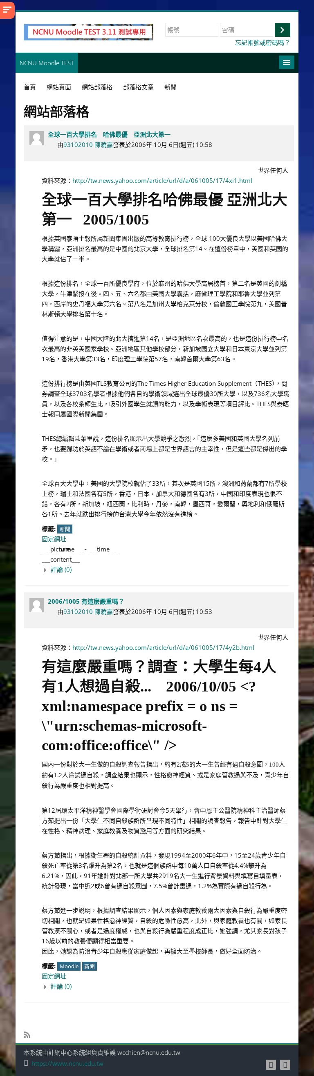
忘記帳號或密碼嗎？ (262, 42)
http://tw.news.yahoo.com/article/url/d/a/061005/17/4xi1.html (162, 180)
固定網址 (54, 539)
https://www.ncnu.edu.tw (67, 1063)
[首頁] (88, 31)
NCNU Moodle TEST (47, 63)
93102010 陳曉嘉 (88, 144)
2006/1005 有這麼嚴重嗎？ (86, 601)
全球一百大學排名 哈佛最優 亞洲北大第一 (109, 134)
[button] (165, 570)
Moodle (69, 966)
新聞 (65, 529)
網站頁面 (59, 87)
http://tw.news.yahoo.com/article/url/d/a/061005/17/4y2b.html (163, 647)
